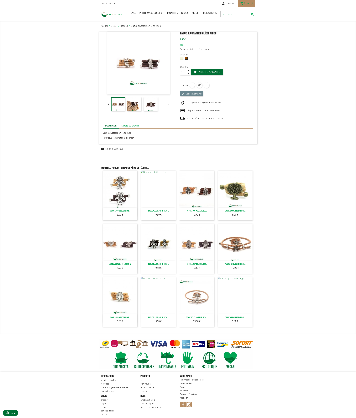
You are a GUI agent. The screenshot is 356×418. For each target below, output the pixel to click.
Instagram (189, 404)
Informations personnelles (192, 379)
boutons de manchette (150, 407)
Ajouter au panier (207, 72)
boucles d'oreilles (109, 410)
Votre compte (186, 376)
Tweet (199, 85)
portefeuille (145, 383)
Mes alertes (185, 397)
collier (103, 407)
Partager (192, 85)
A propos (105, 383)
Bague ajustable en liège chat (120, 264)
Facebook (183, 404)
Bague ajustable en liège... (120, 211)
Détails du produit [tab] (130, 125)
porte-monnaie (147, 387)
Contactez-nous (109, 3)
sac (142, 380)
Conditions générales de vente (114, 387)
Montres (172, 12)
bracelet (104, 400)
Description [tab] (111, 125)
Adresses (184, 390)
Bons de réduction (188, 394)
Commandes (186, 383)
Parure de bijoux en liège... (235, 264)
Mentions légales (108, 380)
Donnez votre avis (191, 93)
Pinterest (206, 85)
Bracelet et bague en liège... (197, 317)
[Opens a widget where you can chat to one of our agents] (10, 413)
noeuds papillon (147, 403)
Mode (195, 12)
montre (104, 414)
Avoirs (182, 387)
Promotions (209, 12)
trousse (143, 391)
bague (103, 403)
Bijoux (184, 12)
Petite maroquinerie (151, 12)
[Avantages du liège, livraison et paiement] (176, 354)
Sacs (133, 12)
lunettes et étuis (147, 400)
